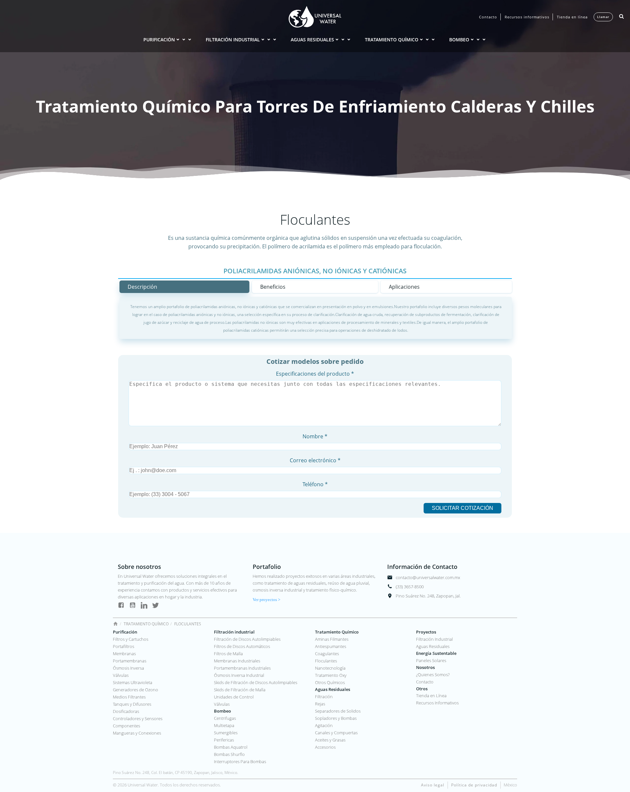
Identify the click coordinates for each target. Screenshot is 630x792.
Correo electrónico (315, 460)
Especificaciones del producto (315, 373)
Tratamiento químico (391, 39)
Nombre (315, 436)
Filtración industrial (233, 39)
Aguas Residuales (312, 39)
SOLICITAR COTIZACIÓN (462, 508)
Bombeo (459, 39)
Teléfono (315, 484)
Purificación (159, 39)
